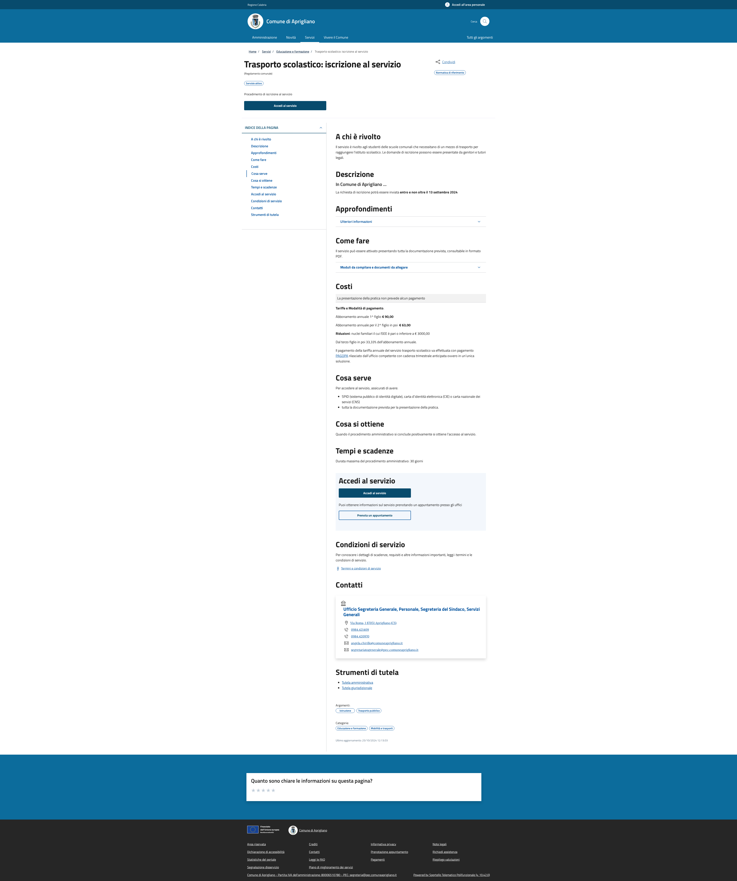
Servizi (266, 51)
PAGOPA (342, 355)
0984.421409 (360, 630)
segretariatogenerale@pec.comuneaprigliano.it (384, 650)
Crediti (313, 844)
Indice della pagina (261, 127)
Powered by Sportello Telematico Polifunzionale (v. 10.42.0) (451, 875)
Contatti (314, 852)
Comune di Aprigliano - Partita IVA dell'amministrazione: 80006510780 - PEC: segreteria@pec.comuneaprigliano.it (322, 875)
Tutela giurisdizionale (357, 687)
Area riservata (256, 844)
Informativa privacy (383, 844)
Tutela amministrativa (357, 682)
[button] (464, 4)
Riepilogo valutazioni (446, 859)
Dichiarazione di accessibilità (265, 852)
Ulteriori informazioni (356, 221)
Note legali (440, 844)
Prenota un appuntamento (374, 515)
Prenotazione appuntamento (389, 852)
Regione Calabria (257, 5)
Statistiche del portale (261, 859)
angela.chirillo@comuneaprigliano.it (377, 643)
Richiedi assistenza (445, 852)
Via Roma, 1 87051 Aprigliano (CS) (373, 623)
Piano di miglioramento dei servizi (331, 867)
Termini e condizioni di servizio (361, 568)
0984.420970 (360, 636)
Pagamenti (378, 859)
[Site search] (484, 21)
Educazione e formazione (292, 51)
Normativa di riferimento (450, 72)
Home (252, 51)
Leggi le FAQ (317, 859)
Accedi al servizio (285, 105)
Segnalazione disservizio (263, 867)
